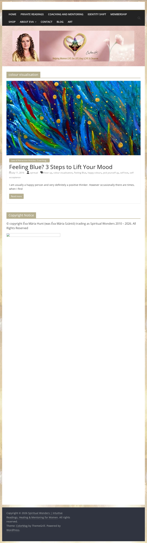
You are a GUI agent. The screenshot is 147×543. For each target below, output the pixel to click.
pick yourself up (111, 172)
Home (12, 14)
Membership (118, 14)
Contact (46, 21)
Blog (60, 21)
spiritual (34, 172)
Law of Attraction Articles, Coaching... (29, 160)
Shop (12, 21)
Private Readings (32, 14)
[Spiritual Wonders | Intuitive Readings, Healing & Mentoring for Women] (73, 28)
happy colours (95, 172)
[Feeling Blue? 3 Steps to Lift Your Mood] (73, 83)
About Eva (27, 21)
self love (124, 172)
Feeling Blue (80, 172)
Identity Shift (97, 14)
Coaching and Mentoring (65, 14)
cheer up (47, 172)
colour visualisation (63, 172)
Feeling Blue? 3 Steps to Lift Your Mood (61, 167)
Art (70, 21)
